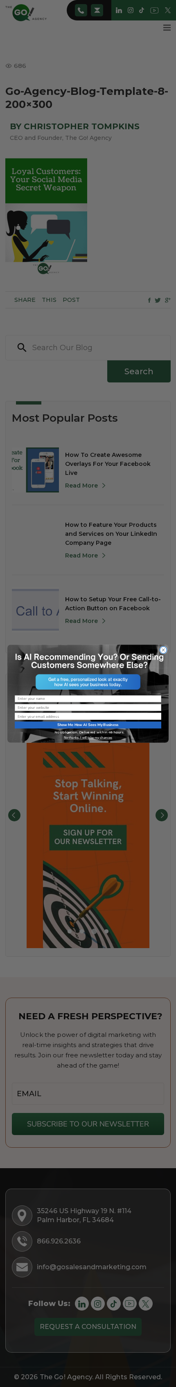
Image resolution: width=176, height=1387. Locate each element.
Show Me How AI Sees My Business (87, 724)
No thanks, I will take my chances (88, 737)
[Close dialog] (163, 649)
